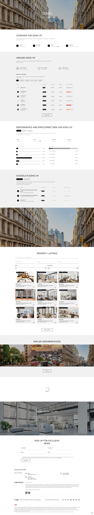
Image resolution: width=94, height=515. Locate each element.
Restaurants (22, 80)
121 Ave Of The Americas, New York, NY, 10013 (27, 196)
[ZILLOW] (76, 500)
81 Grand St (22, 92)
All (18, 80)
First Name (23, 447)
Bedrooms (60, 261)
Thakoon (22, 100)
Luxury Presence (37, 499)
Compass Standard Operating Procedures (32, 489)
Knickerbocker (23, 95)
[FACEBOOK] (63, 500)
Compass (47, 484)
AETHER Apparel (23, 91)
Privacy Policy (59, 457)
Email (49, 452)
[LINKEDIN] (68, 500)
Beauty (36, 80)
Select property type (19, 261)
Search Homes (47, 329)
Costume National (24, 108)
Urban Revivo (23, 104)
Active (32, 80)
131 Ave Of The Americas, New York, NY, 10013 (27, 192)
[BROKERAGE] (79, 500)
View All (47, 370)
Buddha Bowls (23, 87)
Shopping (28, 80)
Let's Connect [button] (47, 425)
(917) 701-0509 (66, 474)
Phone (22, 452)
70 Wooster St (23, 101)
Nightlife (41, 80)
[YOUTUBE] (71, 500)
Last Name (50, 447)
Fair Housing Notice (28, 482)
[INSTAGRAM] (66, 500)
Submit (25, 460)
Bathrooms (39, 261)
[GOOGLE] (74, 500)
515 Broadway (23, 105)
